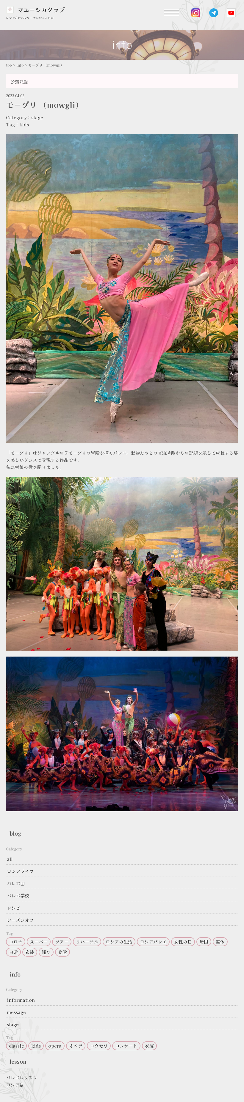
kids (24, 124)
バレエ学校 (18, 895)
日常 (13, 952)
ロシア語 (15, 1084)
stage (37, 117)
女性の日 (183, 941)
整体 (220, 941)
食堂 (62, 952)
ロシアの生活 (119, 941)
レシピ (13, 908)
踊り (46, 952)
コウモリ (99, 1046)
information (21, 1000)
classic (16, 1046)
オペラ (75, 1046)
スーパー (39, 941)
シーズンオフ (20, 920)
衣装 (29, 952)
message (16, 1012)
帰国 (203, 941)
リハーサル (87, 941)
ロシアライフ (20, 871)
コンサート (126, 1046)
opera (55, 1046)
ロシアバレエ (153, 941)
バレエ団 (16, 883)
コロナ (15, 941)
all (9, 859)
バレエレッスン (21, 1077)
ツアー (61, 941)
